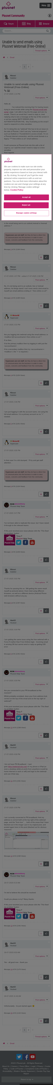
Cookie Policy (16, 190)
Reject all (26, 205)
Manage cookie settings (26, 213)
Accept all (26, 197)
